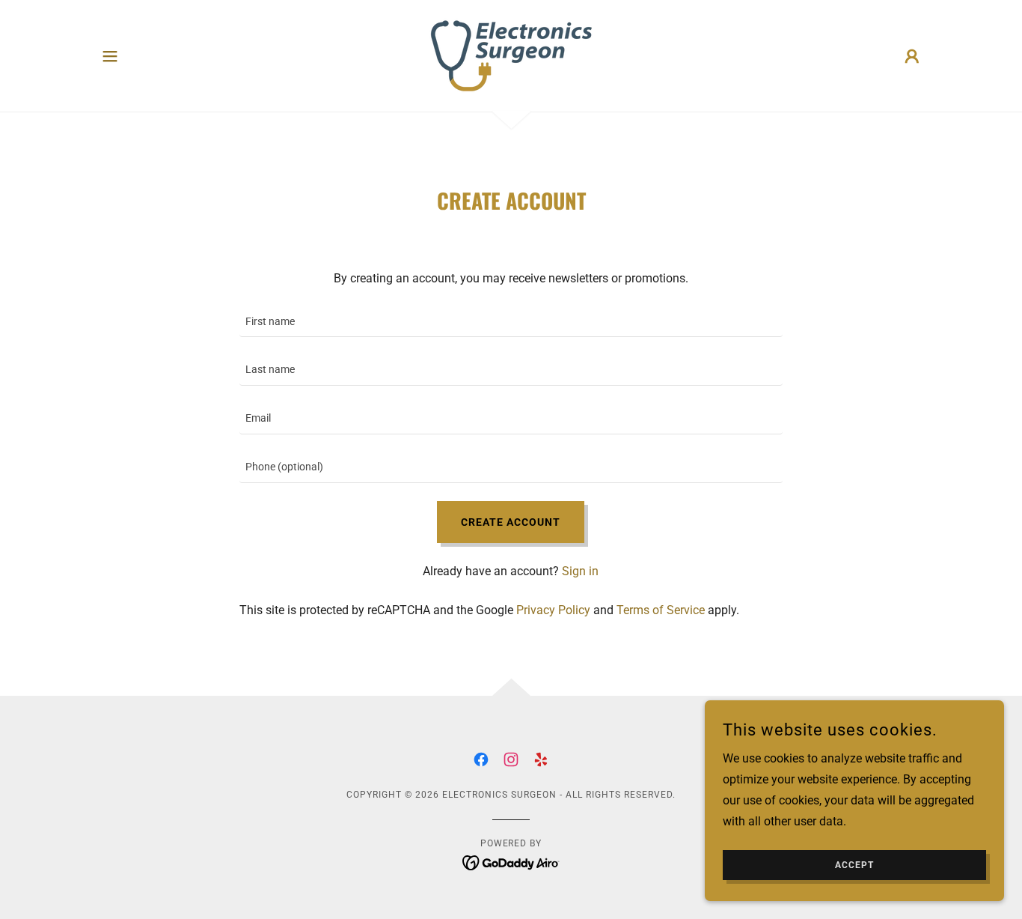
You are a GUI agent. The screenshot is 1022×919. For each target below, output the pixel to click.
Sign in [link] (580, 571)
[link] (510, 55)
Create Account (510, 522)
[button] (110, 56)
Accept (854, 865)
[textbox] (510, 322)
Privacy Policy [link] (553, 610)
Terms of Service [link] (660, 610)
